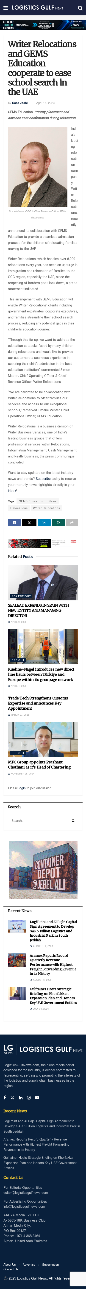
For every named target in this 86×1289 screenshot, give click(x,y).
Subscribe (44, 479)
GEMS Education (31, 501)
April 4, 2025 (18, 685)
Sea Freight (21, 596)
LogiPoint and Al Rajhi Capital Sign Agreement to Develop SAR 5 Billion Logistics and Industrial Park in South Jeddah (53, 931)
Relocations (19, 508)
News (53, 501)
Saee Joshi (20, 102)
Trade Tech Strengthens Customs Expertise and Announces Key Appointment (38, 703)
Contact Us (10, 1269)
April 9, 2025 (18, 621)
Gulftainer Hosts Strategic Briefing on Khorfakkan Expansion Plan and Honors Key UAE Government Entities (53, 996)
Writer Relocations (46, 508)
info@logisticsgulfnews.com (24, 1206)
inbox (12, 491)
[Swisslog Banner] (43, 540)
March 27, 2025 (19, 714)
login (22, 788)
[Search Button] (73, 820)
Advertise (29, 1264)
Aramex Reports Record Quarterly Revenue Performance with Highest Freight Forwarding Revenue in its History (53, 964)
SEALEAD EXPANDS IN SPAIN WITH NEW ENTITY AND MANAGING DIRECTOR (38, 610)
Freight (18, 660)
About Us (9, 1264)
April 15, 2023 (45, 102)
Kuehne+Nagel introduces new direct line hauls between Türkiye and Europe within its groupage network (41, 674)
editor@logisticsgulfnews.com (25, 1192)
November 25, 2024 (22, 773)
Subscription (50, 1264)
